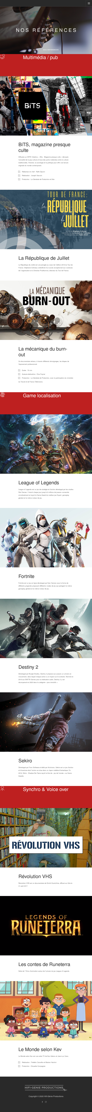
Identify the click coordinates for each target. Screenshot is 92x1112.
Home (35, 50)
